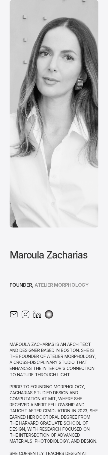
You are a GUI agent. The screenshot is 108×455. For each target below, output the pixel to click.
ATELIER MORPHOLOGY (61, 285)
